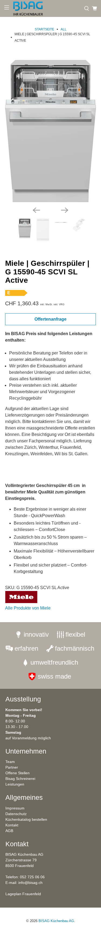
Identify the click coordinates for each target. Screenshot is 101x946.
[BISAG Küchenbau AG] (46, 8)
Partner (11, 767)
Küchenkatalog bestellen (26, 819)
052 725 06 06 (32, 877)
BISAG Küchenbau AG (56, 921)
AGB (9, 831)
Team (10, 761)
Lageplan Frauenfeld (23, 894)
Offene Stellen (17, 773)
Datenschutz (16, 814)
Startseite (44, 29)
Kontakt (11, 825)
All (64, 29)
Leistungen (14, 784)
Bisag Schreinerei (20, 778)
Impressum (15, 808)
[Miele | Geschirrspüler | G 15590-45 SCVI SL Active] (50, 131)
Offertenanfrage (50, 319)
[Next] (65, 210)
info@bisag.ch (30, 882)
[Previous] (36, 210)
